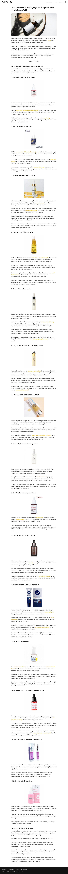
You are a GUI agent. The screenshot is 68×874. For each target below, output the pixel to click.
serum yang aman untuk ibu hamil (41, 733)
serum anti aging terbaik (34, 371)
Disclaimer (25, 869)
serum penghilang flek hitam (40, 339)
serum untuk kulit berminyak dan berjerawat (27, 152)
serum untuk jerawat (38, 167)
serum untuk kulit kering (47, 322)
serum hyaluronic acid (44, 576)
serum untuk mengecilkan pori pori (41, 435)
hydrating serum (20, 519)
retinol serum (39, 517)
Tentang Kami (4, 869)
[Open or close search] (66, 2)
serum (49, 40)
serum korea (32, 563)
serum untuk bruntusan (31, 210)
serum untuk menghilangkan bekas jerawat (27, 110)
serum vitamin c (39, 203)
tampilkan (36, 61)
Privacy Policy (19, 869)
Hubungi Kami (11, 869)
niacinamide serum (42, 477)
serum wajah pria (49, 612)
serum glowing (46, 118)
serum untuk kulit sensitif (22, 390)
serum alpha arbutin (20, 667)
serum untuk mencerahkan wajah (39, 258)
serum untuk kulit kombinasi (42, 627)
